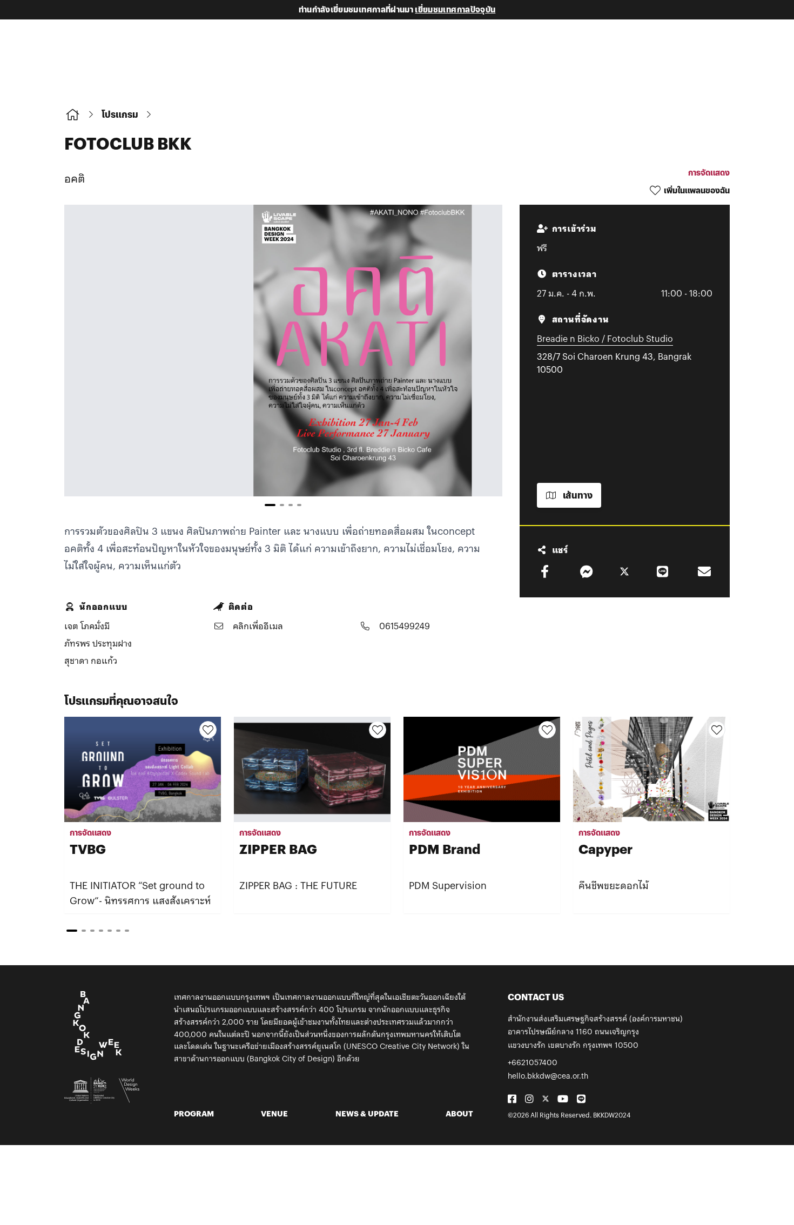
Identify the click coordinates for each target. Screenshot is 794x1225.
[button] (478, 360)
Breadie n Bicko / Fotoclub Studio (605, 338)
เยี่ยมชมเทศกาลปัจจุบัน (455, 9)
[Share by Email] (704, 571)
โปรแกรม (120, 114)
